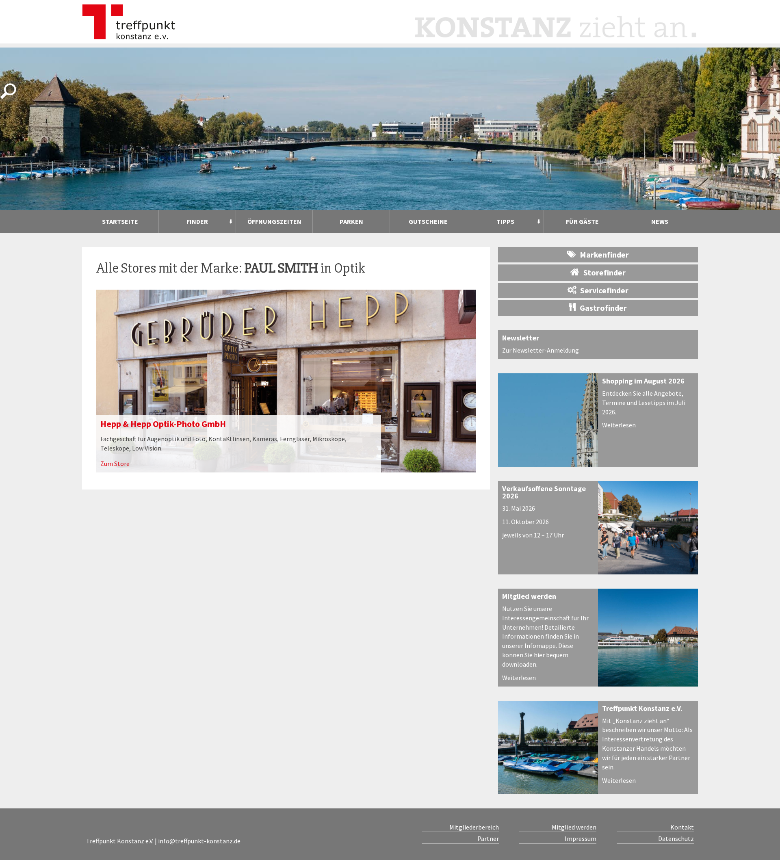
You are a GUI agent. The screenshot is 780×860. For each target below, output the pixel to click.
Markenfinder (604, 254)
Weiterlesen (619, 425)
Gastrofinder (603, 308)
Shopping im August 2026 (643, 381)
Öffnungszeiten (274, 221)
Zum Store (115, 463)
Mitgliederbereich (474, 827)
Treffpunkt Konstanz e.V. (642, 708)
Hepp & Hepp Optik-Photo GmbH (163, 423)
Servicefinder (604, 290)
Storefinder (604, 272)
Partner (488, 838)
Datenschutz (676, 838)
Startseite (120, 221)
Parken (351, 221)
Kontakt (682, 827)
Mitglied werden (529, 596)
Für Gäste (582, 221)
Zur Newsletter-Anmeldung (540, 350)
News (659, 221)
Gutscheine (428, 221)
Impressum (580, 838)
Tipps (505, 221)
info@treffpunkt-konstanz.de (199, 841)
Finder (197, 221)
